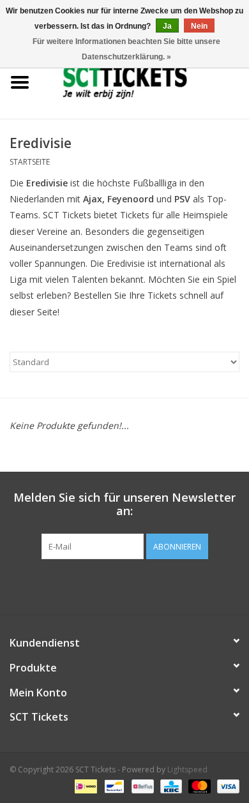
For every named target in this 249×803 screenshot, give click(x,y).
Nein (199, 26)
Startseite (30, 161)
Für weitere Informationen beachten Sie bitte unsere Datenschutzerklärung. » (126, 49)
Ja (167, 26)
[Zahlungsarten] (84, 785)
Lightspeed (187, 769)
